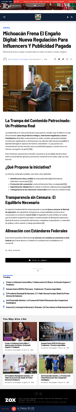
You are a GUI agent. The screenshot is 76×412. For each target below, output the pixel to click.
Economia (41, 398)
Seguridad (33, 398)
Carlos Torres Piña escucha (52, 1)
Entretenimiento (57, 398)
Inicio (20, 398)
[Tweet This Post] (59, 59)
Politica (26, 398)
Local (66, 398)
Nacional (22, 400)
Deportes (48, 398)
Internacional (30, 400)
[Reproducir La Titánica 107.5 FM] (14, 409)
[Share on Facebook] (55, 59)
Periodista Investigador (19, 59)
